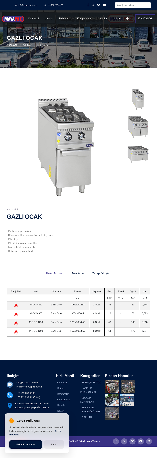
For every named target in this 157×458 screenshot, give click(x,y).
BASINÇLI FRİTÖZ (91, 382)
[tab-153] (138, 154)
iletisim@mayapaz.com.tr (29, 386)
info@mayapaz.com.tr (27, 382)
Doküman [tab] (78, 273)
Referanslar (65, 18)
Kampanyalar (84, 18)
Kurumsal (33, 18)
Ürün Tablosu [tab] (55, 273)
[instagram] (124, 441)
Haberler (102, 18)
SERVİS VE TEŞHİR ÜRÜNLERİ (90, 409)
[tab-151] (138, 99)
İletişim (117, 18)
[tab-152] (138, 126)
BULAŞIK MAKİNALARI (87, 400)
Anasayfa (12, 45)
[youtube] (141, 441)
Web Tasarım (93, 441)
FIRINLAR (87, 417)
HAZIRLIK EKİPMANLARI (88, 390)
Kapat (54, 444)
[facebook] (116, 441)
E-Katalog (145, 18)
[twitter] (132, 441)
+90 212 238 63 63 (25, 393)
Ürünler (49, 18)
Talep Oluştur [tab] (101, 273)
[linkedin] (149, 441)
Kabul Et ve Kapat (25, 444)
